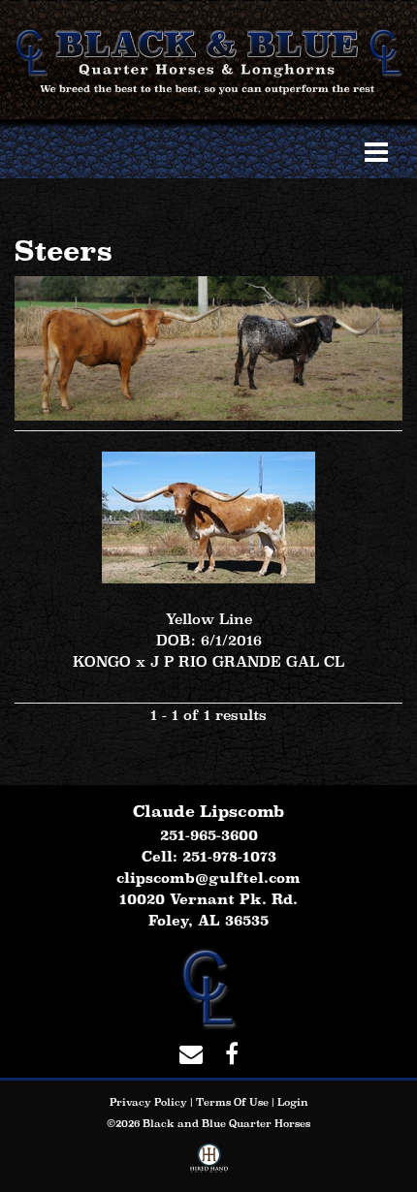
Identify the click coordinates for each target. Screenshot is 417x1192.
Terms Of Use (232, 1102)
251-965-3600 (209, 835)
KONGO (102, 661)
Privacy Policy (148, 1102)
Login (292, 1102)
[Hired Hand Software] (209, 1162)
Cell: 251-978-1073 (209, 856)
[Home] (208, 986)
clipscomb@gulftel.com (208, 877)
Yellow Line (209, 619)
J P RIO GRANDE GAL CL (247, 661)
